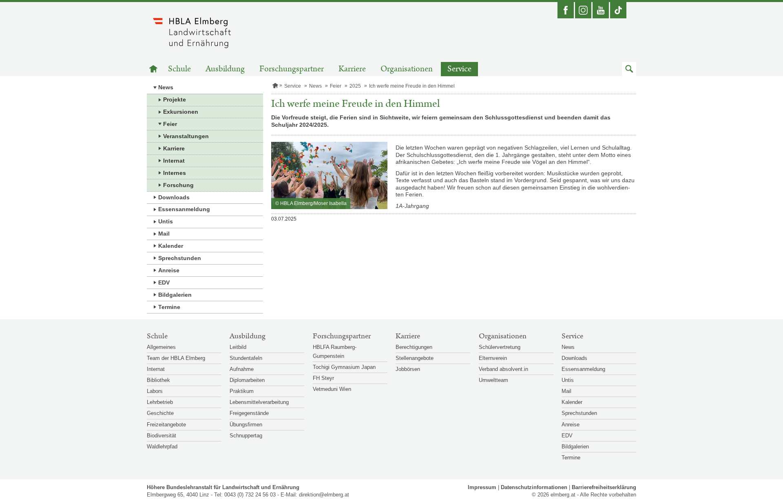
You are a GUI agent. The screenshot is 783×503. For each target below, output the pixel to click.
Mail (164, 233)
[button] (629, 69)
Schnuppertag (246, 435)
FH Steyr (323, 378)
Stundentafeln (246, 358)
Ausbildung (225, 69)
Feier (170, 124)
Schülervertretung (499, 347)
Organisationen (406, 69)
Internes (174, 173)
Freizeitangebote (166, 424)
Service (459, 69)
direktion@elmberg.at (324, 495)
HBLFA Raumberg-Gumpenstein (334, 351)
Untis (165, 221)
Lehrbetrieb (160, 402)
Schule (179, 69)
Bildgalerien (175, 294)
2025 (355, 86)
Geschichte (160, 413)
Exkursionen (180, 111)
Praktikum (242, 391)
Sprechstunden (179, 258)
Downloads (174, 197)
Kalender (170, 246)
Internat (174, 160)
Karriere (352, 69)
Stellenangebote (415, 358)
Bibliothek (158, 380)
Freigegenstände (249, 413)
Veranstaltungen (186, 136)
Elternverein (493, 358)
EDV (164, 282)
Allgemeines (161, 347)
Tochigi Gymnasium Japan (344, 367)
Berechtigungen (414, 347)
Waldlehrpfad (162, 446)
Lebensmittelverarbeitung (259, 402)
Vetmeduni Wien (332, 389)
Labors (155, 391)
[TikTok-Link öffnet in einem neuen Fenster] (618, 10)
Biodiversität (161, 435)
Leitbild (238, 347)
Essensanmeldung (184, 209)
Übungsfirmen (246, 424)
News (165, 87)
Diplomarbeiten (247, 380)
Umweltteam (493, 380)
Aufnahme (242, 369)
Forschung (178, 185)
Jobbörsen (408, 369)
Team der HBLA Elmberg (176, 358)
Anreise (168, 270)
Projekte (174, 99)
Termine (169, 307)
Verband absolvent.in (503, 369)
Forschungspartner (291, 69)
